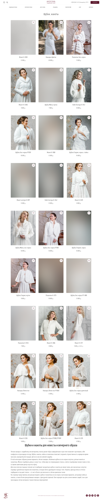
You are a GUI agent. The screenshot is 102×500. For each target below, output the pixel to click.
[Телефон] (87, 496)
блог (80, 7)
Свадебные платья (13, 7)
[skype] (4, 2)
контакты (91, 7)
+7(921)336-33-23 (75, 2)
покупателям (68, 7)
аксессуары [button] (42, 7)
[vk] (98, 496)
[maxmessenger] (90, 496)
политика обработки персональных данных (44, 495)
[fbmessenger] (7, 2)
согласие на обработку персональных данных (57, 495)
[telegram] (92, 496)
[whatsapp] (95, 496)
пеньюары (55, 7)
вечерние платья (28, 7)
